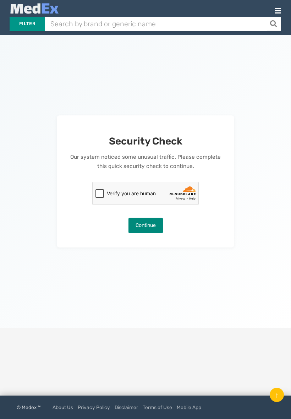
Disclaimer (126, 407)
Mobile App (189, 407)
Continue (146, 225)
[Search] (274, 24)
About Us (63, 407)
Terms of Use (157, 407)
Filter (27, 23)
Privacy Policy (94, 407)
